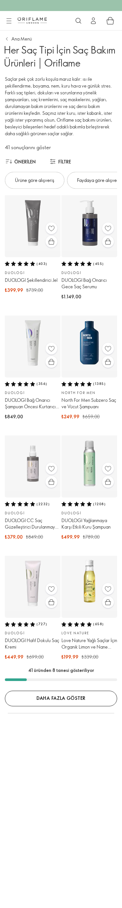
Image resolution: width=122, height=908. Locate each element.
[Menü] (9, 21)
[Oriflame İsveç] (32, 20)
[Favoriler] (51, 228)
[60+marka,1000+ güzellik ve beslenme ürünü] (78, 21)
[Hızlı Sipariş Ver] (110, 21)
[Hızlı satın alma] (51, 241)
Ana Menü (21, 39)
